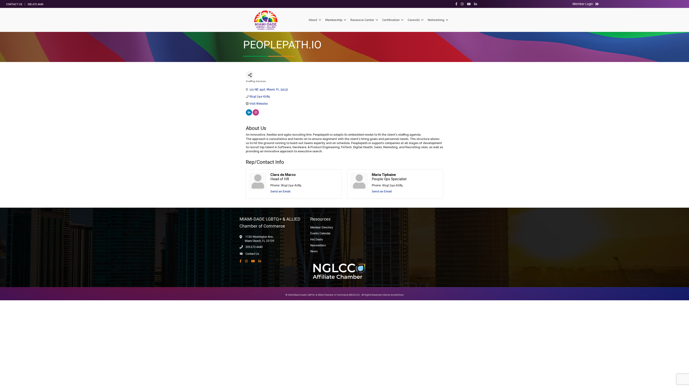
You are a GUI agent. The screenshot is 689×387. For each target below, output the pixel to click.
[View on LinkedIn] (249, 114)
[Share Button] (250, 75)
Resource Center (362, 20)
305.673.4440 (35, 4)
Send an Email (280, 191)
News (314, 251)
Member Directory (321, 227)
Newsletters (318, 245)
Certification (391, 20)
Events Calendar (320, 233)
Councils (414, 20)
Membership (333, 20)
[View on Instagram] (256, 114)
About (313, 20)
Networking (436, 20)
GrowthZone (397, 294)
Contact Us (14, 4)
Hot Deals (316, 239)
